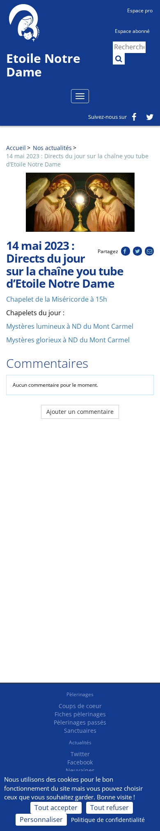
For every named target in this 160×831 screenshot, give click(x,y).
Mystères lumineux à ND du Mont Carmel (69, 326)
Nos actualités (52, 148)
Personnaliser (41, 819)
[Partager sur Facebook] (125, 251)
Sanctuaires (80, 730)
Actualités (80, 742)
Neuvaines (80, 770)
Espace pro (140, 10)
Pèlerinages (80, 694)
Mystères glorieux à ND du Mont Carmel (68, 339)
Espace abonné (132, 31)
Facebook (80, 762)
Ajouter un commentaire (80, 412)
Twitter (80, 754)
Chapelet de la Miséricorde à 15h (56, 299)
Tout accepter (56, 807)
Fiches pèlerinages (80, 714)
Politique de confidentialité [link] (108, 820)
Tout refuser (109, 807)
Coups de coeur (80, 706)
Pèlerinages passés (80, 722)
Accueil (16, 148)
